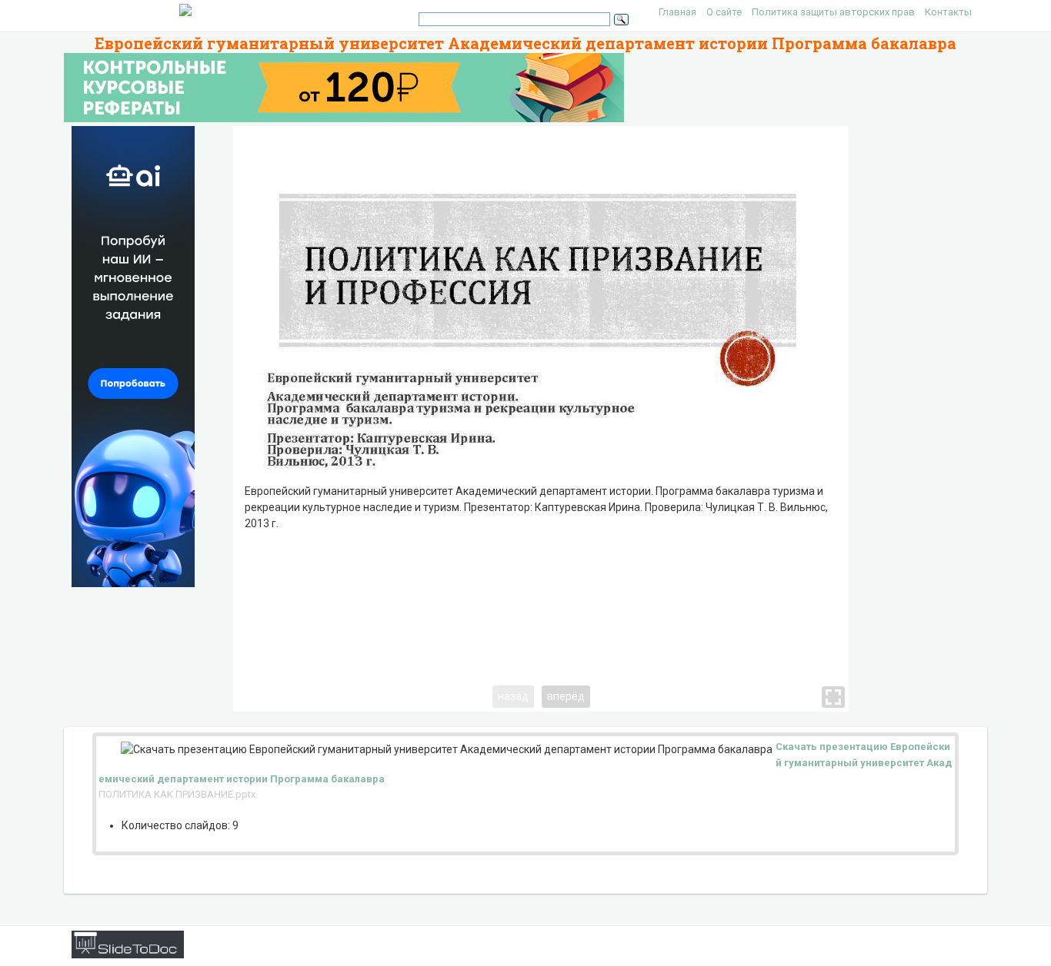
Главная (677, 12)
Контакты (948, 12)
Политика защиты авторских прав (833, 12)
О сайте (724, 12)
